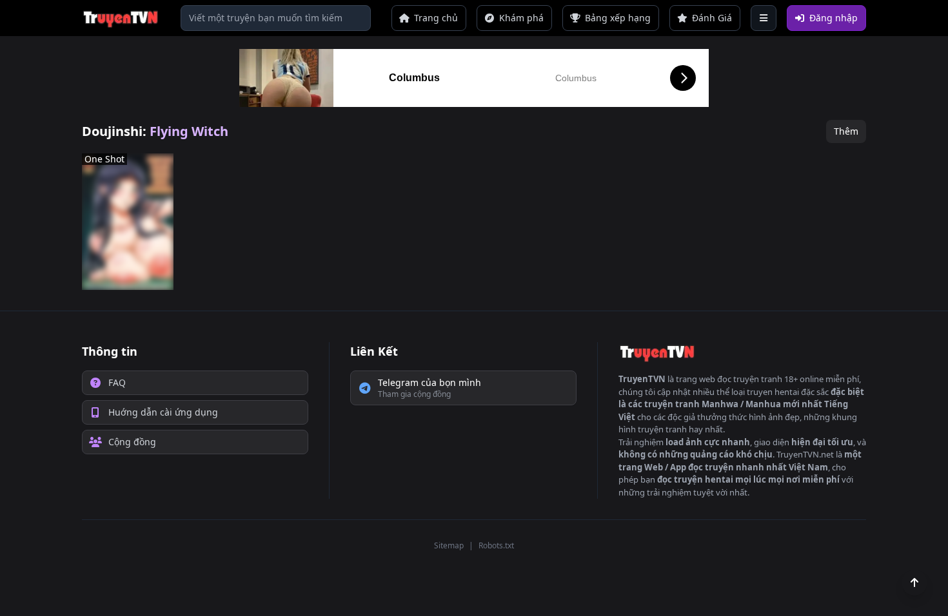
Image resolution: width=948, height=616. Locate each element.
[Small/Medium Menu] (763, 18)
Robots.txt (496, 545)
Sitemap (449, 545)
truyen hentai (773, 392)
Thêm (846, 131)
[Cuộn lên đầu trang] (914, 582)
